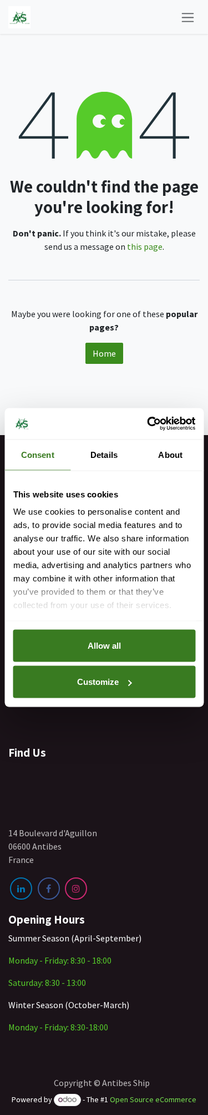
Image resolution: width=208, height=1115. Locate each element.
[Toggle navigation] (188, 16)
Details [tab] (104, 454)
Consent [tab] (37, 454)
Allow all (104, 645)
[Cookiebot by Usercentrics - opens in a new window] (148, 424)
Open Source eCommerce (153, 1099)
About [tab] (170, 454)
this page (145, 246)
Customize (98, 682)
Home (104, 353)
